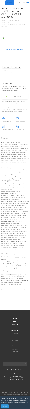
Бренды (15, 324)
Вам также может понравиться (11, 290)
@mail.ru (20, 373)
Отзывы (15, 338)
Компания (15, 330)
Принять (4, 406)
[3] (5, 70)
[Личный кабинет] (24, 2)
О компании (15, 333)
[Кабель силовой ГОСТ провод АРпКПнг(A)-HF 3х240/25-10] (15, 49)
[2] (4, 70)
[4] (7, 70)
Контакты (15, 340)
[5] (8, 70)
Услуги (15, 321)
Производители (15, 351)
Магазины (15, 349)
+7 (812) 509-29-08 (15, 369)
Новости (15, 335)
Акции (15, 318)
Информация (15, 346)
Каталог (15, 315)
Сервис (15, 357)
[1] (3, 70)
